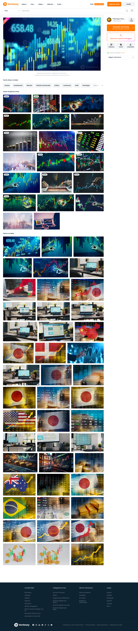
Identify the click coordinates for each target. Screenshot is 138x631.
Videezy (27, 598)
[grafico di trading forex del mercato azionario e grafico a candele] (19, 162)
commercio (67, 85)
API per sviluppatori (31, 606)
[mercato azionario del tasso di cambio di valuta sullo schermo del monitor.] (20, 141)
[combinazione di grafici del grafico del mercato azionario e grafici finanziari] (17, 103)
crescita (96, 85)
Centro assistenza (84, 592)
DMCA (55, 595)
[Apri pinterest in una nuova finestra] (42, 625)
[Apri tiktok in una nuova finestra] (45, 625)
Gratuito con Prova (121, 28)
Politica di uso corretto (116, 625)
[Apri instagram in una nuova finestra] (36, 625)
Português (110, 598)
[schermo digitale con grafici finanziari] (50, 122)
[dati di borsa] (90, 141)
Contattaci (82, 595)
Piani (91, 4)
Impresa (27, 601)
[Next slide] (101, 85)
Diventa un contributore (83, 601)
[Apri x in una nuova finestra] (48, 625)
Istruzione (28, 603)
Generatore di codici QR (32, 616)
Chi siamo (82, 598)
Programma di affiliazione (61, 598)
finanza (7, 85)
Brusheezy (28, 592)
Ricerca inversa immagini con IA (34, 609)
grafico (56, 85)
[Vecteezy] (11, 4)
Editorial (50, 4)
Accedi (128, 4)
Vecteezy (27, 595)
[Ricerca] (127, 10)
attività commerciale (43, 85)
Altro (108, 606)
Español (109, 595)
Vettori (24, 4)
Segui (131, 21)
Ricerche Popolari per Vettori (60, 601)
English (109, 592)
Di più (59, 4)
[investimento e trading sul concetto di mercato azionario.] (21, 183)
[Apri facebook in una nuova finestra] (33, 625)
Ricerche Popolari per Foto (61, 605)
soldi (76, 85)
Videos (40, 4)
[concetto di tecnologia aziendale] (17, 221)
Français (109, 603)
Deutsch (109, 601)
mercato (29, 85)
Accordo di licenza (58, 592)
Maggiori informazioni (115, 57)
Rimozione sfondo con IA (32, 613)
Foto (32, 4)
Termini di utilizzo (90, 625)
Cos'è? (123, 53)
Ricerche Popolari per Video (60, 608)
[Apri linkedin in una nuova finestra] (39, 625)
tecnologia (86, 85)
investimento (18, 85)
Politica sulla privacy (102, 625)
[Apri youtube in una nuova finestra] (51, 625)
